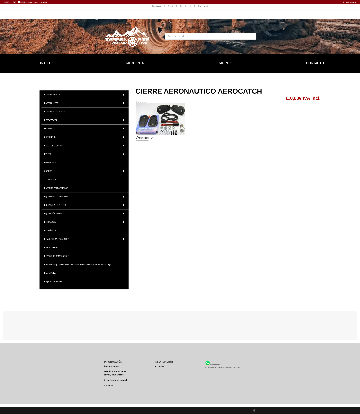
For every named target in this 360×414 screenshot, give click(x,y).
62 (181, 6)
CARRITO (225, 63)
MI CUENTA (135, 63)
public (206, 6)
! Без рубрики (156, 6)
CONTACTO (315, 63)
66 (185, 6)
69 (190, 6)
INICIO (45, 63)
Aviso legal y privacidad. (115, 380)
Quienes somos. (112, 366)
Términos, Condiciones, (115, 371)
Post (199, 6)
